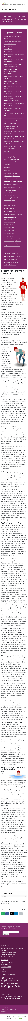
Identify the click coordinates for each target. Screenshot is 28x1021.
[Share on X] (12, 913)
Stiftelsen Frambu (12, 1009)
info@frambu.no (10, 954)
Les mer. (20, 1018)
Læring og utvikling (9, 222)
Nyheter (4, 969)
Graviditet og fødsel (9, 195)
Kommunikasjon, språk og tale (12, 211)
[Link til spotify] (19, 987)
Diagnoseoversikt (7, 962)
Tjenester (4, 960)
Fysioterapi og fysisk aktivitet (12, 176)
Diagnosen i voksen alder (11, 121)
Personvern (4, 1011)
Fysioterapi (7, 164)
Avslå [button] (15, 1018)
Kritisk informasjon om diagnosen (13, 214)
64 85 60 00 (9, 956)
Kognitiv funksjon (9, 208)
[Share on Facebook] (7, 913)
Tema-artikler (6, 964)
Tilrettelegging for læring (11, 262)
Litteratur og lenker (9, 224)
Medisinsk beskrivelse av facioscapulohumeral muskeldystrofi (10, 71)
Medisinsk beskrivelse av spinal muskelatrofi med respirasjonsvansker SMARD (12, 98)
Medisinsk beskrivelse (10, 44)
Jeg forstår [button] (8, 1018)
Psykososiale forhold (9, 251)
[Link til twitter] (2, 987)
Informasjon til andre (10, 205)
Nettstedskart (5, 1007)
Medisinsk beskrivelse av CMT (12, 51)
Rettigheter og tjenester (11, 253)
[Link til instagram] (16, 987)
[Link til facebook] (5, 987)
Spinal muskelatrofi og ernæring (13, 256)
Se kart (11, 978)
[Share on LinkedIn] (16, 913)
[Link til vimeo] (12, 987)
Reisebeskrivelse (13, 980)
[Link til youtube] (9, 987)
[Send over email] (3, 913)
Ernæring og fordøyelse (10, 157)
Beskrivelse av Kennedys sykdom (13, 118)
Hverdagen (7, 203)
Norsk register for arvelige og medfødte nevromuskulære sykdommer (12, 246)
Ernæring (6, 151)
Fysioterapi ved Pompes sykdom (13, 187)
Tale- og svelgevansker (10, 259)
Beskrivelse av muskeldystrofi (12, 41)
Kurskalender (6, 967)
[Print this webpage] (21, 913)
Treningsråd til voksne (10, 265)
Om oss (3, 971)
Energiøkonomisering (10, 123)
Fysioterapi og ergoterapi (11, 173)
